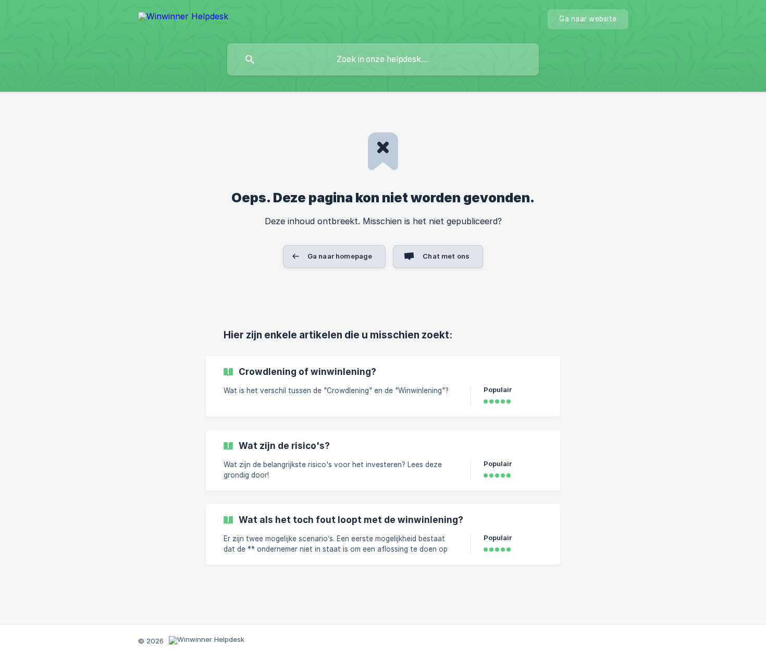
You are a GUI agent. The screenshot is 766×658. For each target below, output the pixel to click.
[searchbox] (383, 59)
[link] (383, 386)
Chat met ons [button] (446, 256)
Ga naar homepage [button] (339, 256)
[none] (183, 18)
